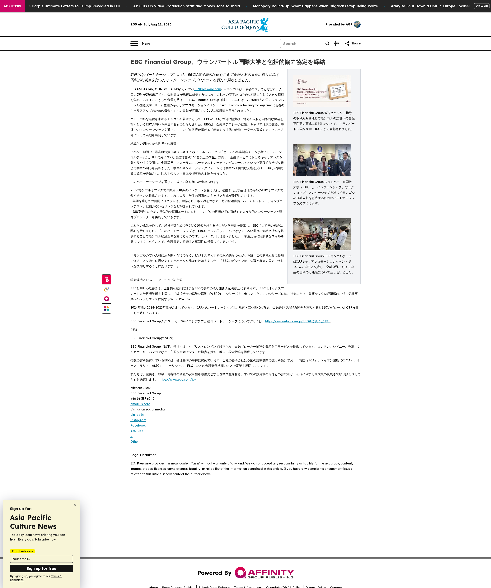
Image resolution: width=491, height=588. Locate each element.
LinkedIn (137, 415)
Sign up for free (41, 568)
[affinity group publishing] (106, 299)
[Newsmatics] (106, 308)
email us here (140, 404)
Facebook (138, 425)
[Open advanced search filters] (336, 43)
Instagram (138, 420)
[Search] (327, 43)
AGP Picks (12, 6)
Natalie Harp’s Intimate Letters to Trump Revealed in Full (68, 6)
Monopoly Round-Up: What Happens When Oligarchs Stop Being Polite (315, 6)
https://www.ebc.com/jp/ (177, 379)
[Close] (75, 505)
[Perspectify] (106, 289)
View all (482, 6)
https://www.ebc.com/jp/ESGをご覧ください (297, 321)
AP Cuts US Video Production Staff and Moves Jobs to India (186, 6)
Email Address (22, 551)
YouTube (136, 431)
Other (134, 441)
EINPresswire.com (207, 89)
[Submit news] (106, 279)
